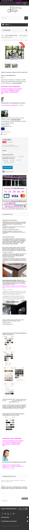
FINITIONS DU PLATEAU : (8, 154)
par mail (21, 105)
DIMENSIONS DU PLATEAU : (8, 158)
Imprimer (5, 134)
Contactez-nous (25, 3)
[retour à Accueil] (2, 35)
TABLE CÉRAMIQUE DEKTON (11, 35)
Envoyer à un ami (7, 132)
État (2, 77)
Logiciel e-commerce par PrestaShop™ (12, 526)
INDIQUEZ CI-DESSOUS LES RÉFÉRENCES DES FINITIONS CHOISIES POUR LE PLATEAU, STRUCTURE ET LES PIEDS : (14, 488)
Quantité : (4, 150)
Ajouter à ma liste (9, 171)
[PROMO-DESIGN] (14, 10)
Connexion (18, 2)
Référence (3, 75)
